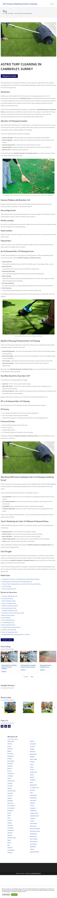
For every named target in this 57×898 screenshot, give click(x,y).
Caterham (10, 776)
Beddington (10, 756)
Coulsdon (10, 793)
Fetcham (9, 820)
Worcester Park (34, 852)
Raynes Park (33, 772)
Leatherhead (10, 850)
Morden (32, 749)
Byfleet (9, 771)
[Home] (3, 13)
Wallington (33, 826)
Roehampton (33, 785)
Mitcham (32, 746)
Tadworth (32, 808)
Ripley (31, 782)
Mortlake (32, 751)
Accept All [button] (14, 894)
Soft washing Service (8, 620)
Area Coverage (6, 586)
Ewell (9, 818)
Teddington (33, 810)
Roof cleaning (6, 617)
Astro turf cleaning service (9, 632)
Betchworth (10, 761)
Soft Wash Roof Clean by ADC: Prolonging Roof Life (17, 581)
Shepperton (33, 795)
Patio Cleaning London (9, 601)
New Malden (33, 754)
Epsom (9, 813)
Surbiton (32, 803)
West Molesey (34, 841)
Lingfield (9, 852)
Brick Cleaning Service (8, 625)
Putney (32, 769)
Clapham (9, 783)
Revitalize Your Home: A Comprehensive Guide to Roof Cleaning (20, 579)
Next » (32, 676)
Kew (8, 845)
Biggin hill (10, 763)
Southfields (33, 797)
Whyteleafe (33, 844)
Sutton (32, 805)
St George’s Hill (34, 787)
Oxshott (32, 762)
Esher (9, 815)
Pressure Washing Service (9, 596)
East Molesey (11, 808)
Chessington (10, 781)
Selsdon (32, 790)
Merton (32, 741)
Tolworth (32, 818)
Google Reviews (8, 685)
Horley (9, 840)
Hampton (9, 832)
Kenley (9, 842)
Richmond (32, 779)
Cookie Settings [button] (6, 894)
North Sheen (33, 759)
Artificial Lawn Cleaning (9, 629)
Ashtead (9, 743)
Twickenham (33, 823)
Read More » (4, 671)
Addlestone (10, 741)
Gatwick (9, 823)
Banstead (10, 748)
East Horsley (11, 805)
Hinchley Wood (11, 837)
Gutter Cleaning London (9, 603)
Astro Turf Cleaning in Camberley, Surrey (23, 13)
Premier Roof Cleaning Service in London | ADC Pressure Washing (21, 584)
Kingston (9, 847)
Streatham (33, 800)
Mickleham (33, 744)
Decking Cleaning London (9, 610)
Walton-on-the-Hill (35, 831)
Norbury (32, 756)
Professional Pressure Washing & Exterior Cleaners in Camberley (8, 666)
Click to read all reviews (9, 589)
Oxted (31, 764)
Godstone (10, 825)
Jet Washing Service (8, 622)
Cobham (9, 788)
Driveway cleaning (7, 598)
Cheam (9, 778)
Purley (32, 767)
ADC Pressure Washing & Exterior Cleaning (20, 4)
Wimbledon (33, 846)
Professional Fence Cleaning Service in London (16, 634)
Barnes (9, 751)
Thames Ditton (34, 813)
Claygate (9, 785)
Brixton (9, 768)
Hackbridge (10, 830)
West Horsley (34, 839)
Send (31, 792)
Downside (10, 800)
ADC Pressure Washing (49, 484)
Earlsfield (10, 803)
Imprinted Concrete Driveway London (13, 613)
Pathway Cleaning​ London (10, 605)
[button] (2, 707)
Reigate (32, 777)
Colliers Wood (11, 790)
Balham (9, 746)
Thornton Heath (34, 816)
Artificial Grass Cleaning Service (11, 627)
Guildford (10, 828)
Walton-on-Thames (35, 828)
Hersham (9, 835)
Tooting (32, 821)
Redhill (32, 774)
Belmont (9, 758)
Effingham (10, 810)
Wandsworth (33, 834)
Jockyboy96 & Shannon (36, 873)
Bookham (9, 766)
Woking (32, 849)
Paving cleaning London (9, 608)
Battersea (10, 753)
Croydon (9, 795)
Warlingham (33, 836)
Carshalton (10, 773)
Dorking (9, 798)
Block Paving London (8, 615)
